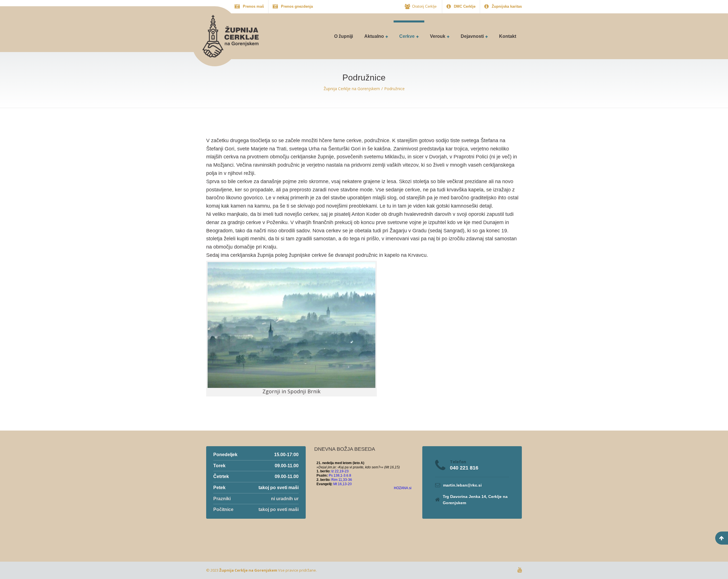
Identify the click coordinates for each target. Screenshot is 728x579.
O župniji (343, 36)
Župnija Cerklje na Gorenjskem (248, 570)
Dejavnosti (472, 36)
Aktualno (374, 36)
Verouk (437, 36)
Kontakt (507, 36)
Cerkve (407, 36)
